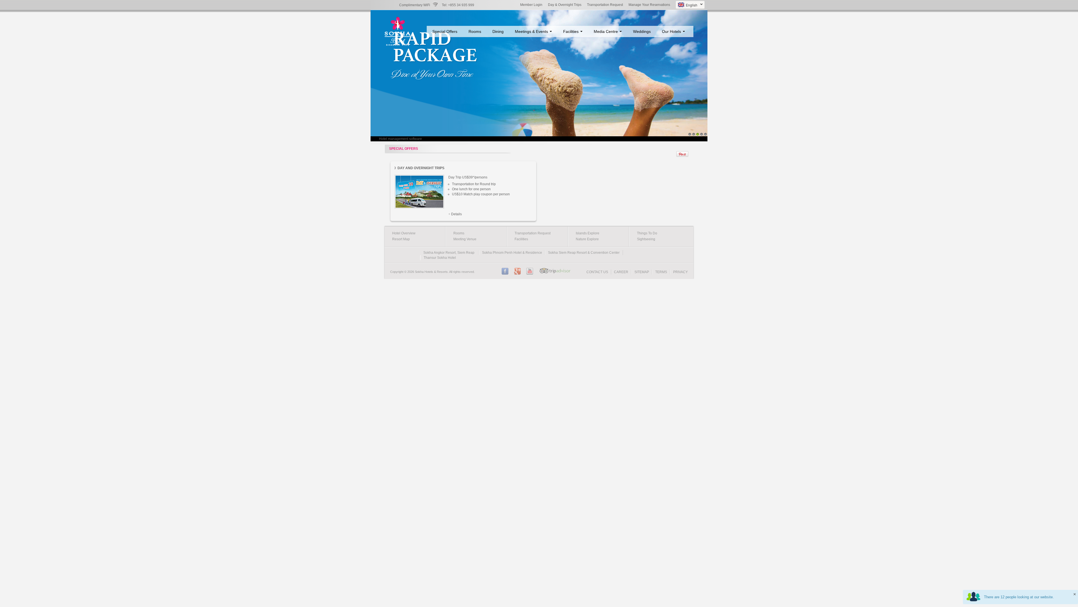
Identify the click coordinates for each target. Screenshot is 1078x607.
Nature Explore (587, 239)
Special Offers (444, 31)
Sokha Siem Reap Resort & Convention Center (584, 253)
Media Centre (606, 31)
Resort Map (401, 239)
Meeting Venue (464, 239)
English (686, 5)
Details (456, 214)
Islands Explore (587, 233)
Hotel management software (400, 139)
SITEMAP (641, 272)
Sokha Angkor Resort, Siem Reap (448, 253)
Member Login (531, 5)
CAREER (621, 272)
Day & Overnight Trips (564, 5)
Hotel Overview (403, 233)
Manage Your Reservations (649, 5)
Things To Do (647, 233)
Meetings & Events (532, 31)
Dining (498, 31)
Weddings (642, 31)
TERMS (661, 272)
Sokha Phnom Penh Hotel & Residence (512, 253)
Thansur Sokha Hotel (440, 258)
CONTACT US (597, 272)
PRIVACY (680, 272)
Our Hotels (672, 31)
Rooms (475, 31)
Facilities (571, 31)
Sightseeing (646, 239)
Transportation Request (605, 5)
